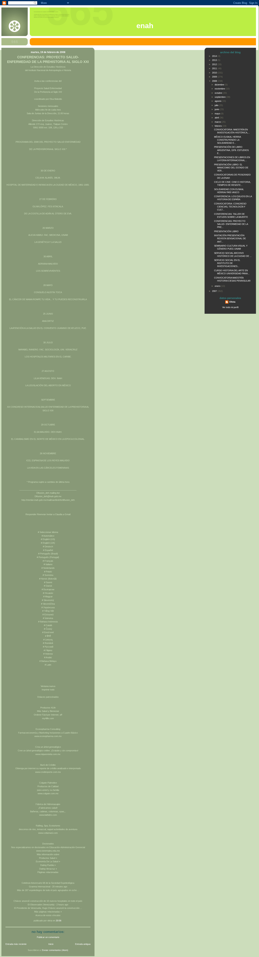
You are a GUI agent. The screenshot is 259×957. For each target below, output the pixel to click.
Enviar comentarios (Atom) (55, 950)
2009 (215, 76)
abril (217, 117)
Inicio (50, 944)
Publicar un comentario (48, 937)
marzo (218, 122)
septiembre (220, 97)
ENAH (144, 26)
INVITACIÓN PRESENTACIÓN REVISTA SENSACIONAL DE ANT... (230, 238)
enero (218, 286)
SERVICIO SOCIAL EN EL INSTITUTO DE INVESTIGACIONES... (227, 263)
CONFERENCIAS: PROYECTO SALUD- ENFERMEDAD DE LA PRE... (231, 224)
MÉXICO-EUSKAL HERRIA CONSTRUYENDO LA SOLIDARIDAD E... (227, 140)
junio (217, 109)
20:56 (58, 920)
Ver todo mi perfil (230, 307)
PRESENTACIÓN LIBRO (226, 231)
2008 (215, 81)
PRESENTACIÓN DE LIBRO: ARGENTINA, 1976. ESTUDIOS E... (231, 150)
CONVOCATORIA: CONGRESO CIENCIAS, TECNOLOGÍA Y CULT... (230, 206)
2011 (215, 68)
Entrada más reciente (16, 944)
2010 (215, 72)
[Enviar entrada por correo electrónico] (62, 920)
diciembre (220, 84)
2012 (215, 64)
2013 (215, 60)
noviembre (220, 88)
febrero (218, 126)
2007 (215, 291)
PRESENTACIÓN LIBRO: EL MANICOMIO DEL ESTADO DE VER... (231, 167)
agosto (218, 101)
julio (217, 105)
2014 (215, 56)
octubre (219, 93)
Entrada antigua (82, 944)
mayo (218, 113)
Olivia (232, 302)
